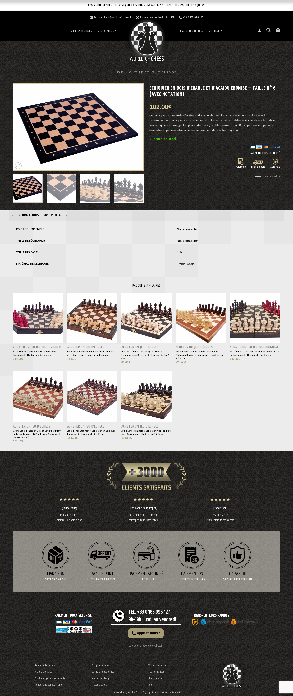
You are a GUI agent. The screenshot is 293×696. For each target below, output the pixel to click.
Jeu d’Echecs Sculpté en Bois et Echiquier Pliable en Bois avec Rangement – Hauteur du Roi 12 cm (199, 355)
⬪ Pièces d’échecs (81, 31)
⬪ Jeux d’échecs (107, 31)
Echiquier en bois (167, 72)
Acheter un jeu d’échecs (141, 72)
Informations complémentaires (42, 215)
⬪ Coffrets (215, 31)
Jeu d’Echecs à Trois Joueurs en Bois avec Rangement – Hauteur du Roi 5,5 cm (34, 353)
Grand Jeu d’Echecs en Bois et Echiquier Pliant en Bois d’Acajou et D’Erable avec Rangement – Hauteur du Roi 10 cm (37, 434)
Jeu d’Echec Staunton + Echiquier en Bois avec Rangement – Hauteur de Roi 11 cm (91, 433)
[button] (146, 633)
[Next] (135, 127)
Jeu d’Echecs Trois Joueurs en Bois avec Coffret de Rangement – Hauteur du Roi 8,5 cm (254, 353)
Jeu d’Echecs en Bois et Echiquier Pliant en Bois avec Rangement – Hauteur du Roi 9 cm (146, 433)
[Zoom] (18, 165)
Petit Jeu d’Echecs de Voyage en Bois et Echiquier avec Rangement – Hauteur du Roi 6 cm (145, 355)
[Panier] (278, 30)
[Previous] (21, 127)
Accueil (121, 72)
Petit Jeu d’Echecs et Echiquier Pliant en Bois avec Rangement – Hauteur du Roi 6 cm (90, 353)
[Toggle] (13, 215)
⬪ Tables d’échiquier (190, 31)
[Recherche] (268, 30)
